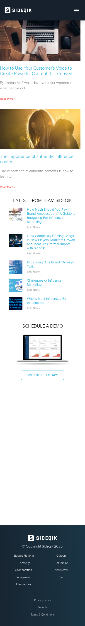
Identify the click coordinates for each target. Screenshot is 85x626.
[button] (76, 10)
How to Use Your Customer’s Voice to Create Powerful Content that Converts (37, 71)
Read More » (7, 98)
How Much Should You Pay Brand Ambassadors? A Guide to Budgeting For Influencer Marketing (51, 215)
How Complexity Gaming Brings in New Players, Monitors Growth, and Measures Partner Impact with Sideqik (51, 242)
